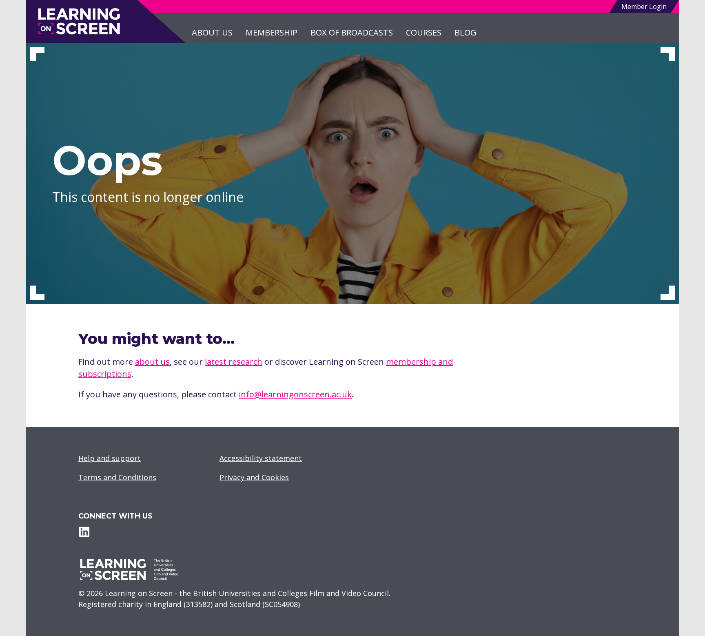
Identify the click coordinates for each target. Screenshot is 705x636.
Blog (465, 32)
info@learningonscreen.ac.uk (295, 394)
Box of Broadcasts (351, 32)
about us (152, 361)
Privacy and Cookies (254, 477)
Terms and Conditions (117, 477)
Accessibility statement (260, 458)
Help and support (109, 458)
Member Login (644, 6)
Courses (423, 32)
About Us (212, 32)
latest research (233, 361)
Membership (271, 32)
